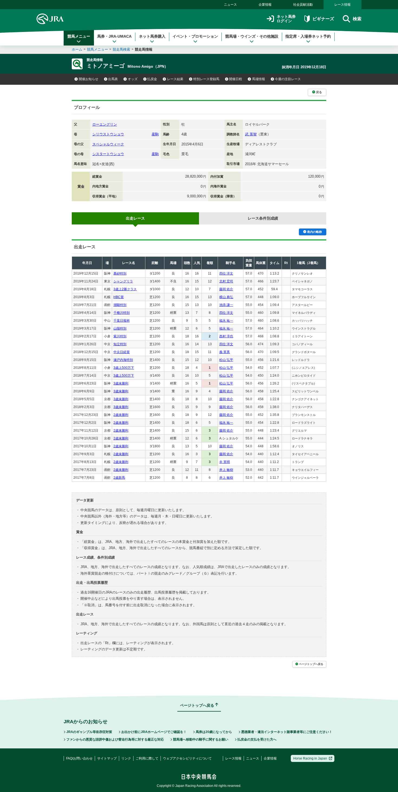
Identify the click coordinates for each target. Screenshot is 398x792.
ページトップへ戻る (311, 664)
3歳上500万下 (123, 368)
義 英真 (224, 352)
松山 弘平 (226, 360)
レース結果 (175, 79)
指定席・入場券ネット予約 (308, 36)
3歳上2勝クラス (125, 289)
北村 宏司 (226, 281)
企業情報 (265, 4)
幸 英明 (224, 462)
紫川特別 (119, 336)
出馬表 (113, 79)
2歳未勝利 (120, 415)
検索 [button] (357, 19)
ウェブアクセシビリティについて (187, 758)
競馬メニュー (78, 36)
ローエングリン (104, 124)
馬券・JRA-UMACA (114, 36)
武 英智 (251, 134)
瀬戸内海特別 (123, 360)
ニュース (230, 4)
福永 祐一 (226, 320)
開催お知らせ (88, 79)
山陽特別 (119, 328)
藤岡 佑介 (226, 289)
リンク (126, 758)
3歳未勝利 (120, 383)
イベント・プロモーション (195, 36)
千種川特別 (121, 313)
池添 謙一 (226, 305)
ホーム (77, 49)
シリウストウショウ (108, 134)
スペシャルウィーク (108, 144)
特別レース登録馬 (206, 79)
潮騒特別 (119, 305)
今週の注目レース (288, 79)
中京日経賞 (121, 352)
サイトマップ (107, 758)
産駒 (155, 134)
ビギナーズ (323, 19)
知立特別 (119, 344)
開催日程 (235, 79)
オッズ (133, 79)
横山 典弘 (226, 297)
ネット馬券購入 (152, 36)
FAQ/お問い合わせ (79, 758)
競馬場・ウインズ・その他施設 (251, 36)
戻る (319, 92)
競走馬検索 (121, 49)
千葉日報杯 (121, 320)
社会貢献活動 (303, 4)
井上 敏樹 (226, 470)
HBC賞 (118, 297)
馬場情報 (258, 79)
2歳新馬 (119, 478)
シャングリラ (123, 281)
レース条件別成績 (263, 218)
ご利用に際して (147, 758)
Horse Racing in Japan (310, 758)
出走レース (135, 218)
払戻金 (152, 79)
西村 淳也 (226, 336)
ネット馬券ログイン (286, 18)
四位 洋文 (226, 273)
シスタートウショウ (108, 154)
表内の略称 (314, 231)
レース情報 (342, 4)
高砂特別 (119, 273)
